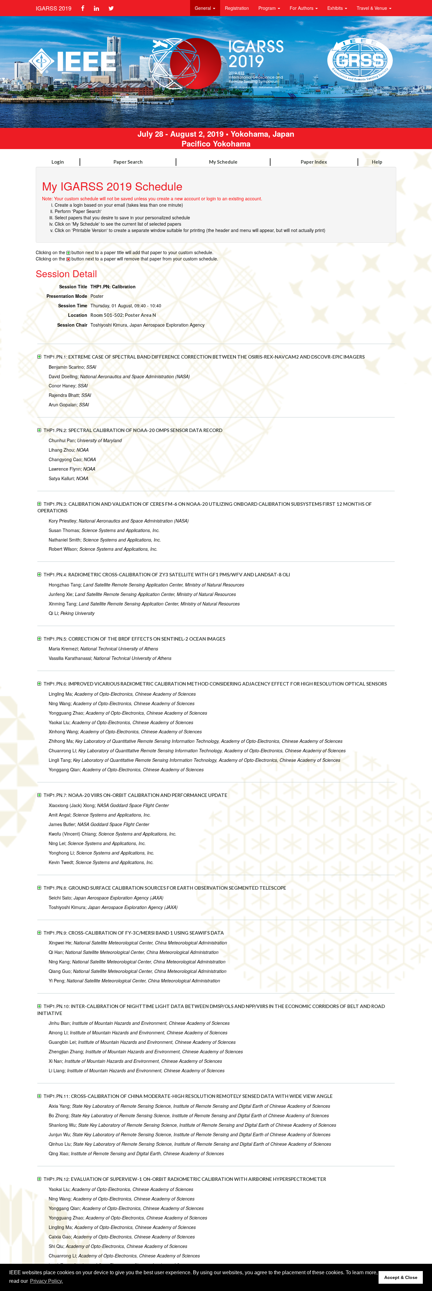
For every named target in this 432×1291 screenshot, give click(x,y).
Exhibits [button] (335, 8)
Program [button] (267, 8)
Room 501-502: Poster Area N (123, 315)
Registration (237, 8)
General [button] (203, 8)
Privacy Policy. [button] (46, 1281)
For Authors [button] (302, 8)
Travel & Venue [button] (372, 8)
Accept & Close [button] (400, 1277)
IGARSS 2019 (53, 8)
